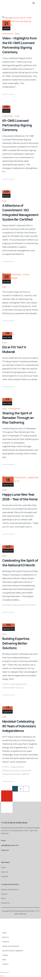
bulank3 (8, 604)
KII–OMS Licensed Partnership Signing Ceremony (17, 125)
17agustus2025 (17, 766)
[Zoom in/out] (1, 972)
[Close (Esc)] (8, 972)
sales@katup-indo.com (10, 845)
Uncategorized (14, 409)
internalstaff (8, 687)
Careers (4, 894)
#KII (7, 684)
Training (19, 687)
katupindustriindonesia (24, 604)
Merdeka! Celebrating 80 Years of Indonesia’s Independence (19, 726)
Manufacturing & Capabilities (12, 951)
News (3, 898)
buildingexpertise (18, 684)
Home (3, 867)
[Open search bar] (33, 3)
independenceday (11, 774)
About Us (4, 872)
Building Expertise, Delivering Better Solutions (16, 643)
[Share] (5, 972)
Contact (5, 964)
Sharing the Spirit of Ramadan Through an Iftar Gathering (18, 418)
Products (4, 876)
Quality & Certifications (9, 889)
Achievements (7, 34)
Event (17, 34)
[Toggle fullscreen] (3, 972)
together (25, 774)
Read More (6, 92)
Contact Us (5, 903)
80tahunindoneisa (11, 770)
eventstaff (26, 770)
